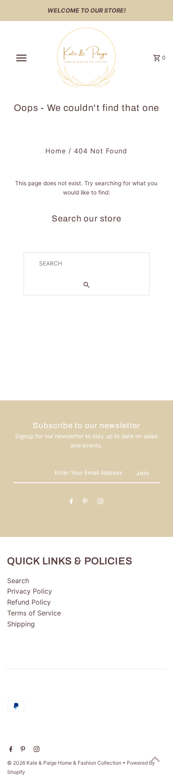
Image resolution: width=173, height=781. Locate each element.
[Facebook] (71, 503)
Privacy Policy (29, 591)
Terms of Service (34, 613)
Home (55, 151)
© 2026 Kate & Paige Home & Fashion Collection (65, 763)
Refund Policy (29, 602)
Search (18, 580)
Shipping (21, 624)
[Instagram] (100, 503)
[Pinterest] (85, 503)
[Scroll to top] (155, 758)
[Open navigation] (22, 57)
